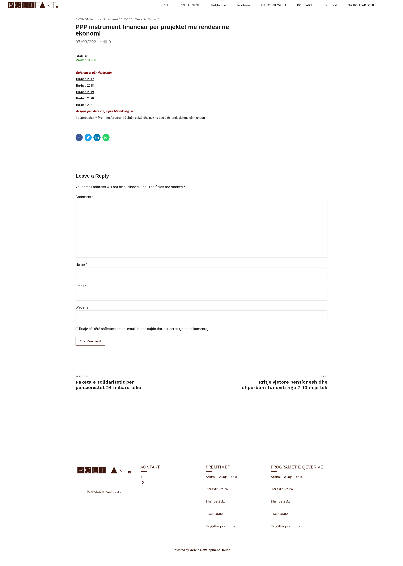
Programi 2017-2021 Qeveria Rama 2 (131, 19)
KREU (165, 5)
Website (82, 307)
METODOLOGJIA (274, 5)
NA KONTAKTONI (361, 5)
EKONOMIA (84, 19)
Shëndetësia (215, 501)
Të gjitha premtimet (221, 526)
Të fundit (330, 5)
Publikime (218, 5)
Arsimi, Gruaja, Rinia (221, 477)
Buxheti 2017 (85, 79)
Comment (85, 197)
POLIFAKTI (305, 5)
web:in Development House (210, 550)
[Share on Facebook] (79, 137)
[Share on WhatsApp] (106, 137)
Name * (81, 264)
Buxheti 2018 (85, 85)
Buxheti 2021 (85, 105)
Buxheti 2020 (85, 98)
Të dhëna (244, 5)
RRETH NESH (190, 5)
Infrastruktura (217, 489)
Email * (81, 286)
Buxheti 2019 (85, 92)
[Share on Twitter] (88, 137)
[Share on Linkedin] (97, 137)
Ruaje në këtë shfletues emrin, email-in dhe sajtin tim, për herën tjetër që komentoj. (144, 329)
